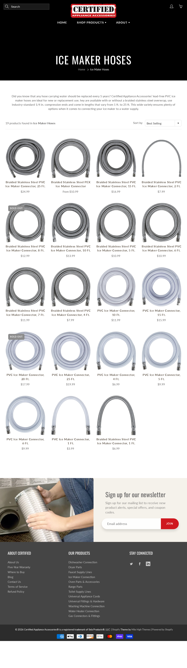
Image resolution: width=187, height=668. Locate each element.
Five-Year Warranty (19, 567)
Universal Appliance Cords (84, 596)
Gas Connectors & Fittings (84, 615)
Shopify (116, 629)
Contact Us (14, 581)
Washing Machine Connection (86, 606)
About (122, 22)
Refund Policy (16, 591)
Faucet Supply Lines (80, 572)
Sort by (137, 122)
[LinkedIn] (148, 564)
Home (62, 22)
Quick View (25, 158)
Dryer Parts (75, 567)
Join (169, 523)
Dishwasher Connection (82, 562)
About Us (13, 562)
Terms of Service (18, 586)
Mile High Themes (140, 629)
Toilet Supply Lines (79, 591)
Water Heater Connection (83, 611)
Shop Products (91, 22)
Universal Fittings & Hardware (86, 601)
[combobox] (163, 123)
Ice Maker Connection (81, 577)
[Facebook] (140, 564)
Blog (10, 577)
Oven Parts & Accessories (84, 581)
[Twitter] (131, 564)
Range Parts (75, 586)
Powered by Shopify (162, 629)
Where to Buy (16, 572)
